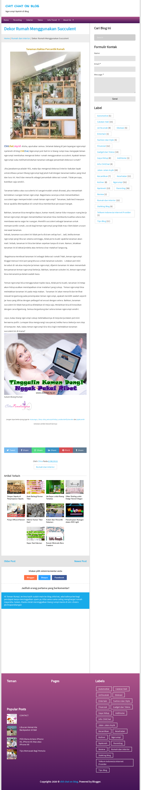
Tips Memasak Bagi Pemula (32, 750)
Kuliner (100, 182)
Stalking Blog (103, 206)
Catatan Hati (103, 121)
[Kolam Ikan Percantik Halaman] (55, 510)
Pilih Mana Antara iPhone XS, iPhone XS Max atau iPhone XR (32, 742)
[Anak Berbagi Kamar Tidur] (36, 487)
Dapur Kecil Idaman (34, 543)
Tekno (40, 20)
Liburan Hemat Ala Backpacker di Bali (28, 728)
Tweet (12, 450)
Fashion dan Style (105, 139)
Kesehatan (122, 176)
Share (26, 450)
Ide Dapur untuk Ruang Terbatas (55, 497)
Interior (29, 20)
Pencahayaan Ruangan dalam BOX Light (75, 521)
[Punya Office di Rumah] (16, 510)
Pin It (67, 450)
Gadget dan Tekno (105, 152)
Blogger (30, 577)
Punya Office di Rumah (16, 520)
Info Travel (52, 20)
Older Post (9, 561)
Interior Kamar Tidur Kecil (35, 521)
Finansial (101, 146)
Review (100, 194)
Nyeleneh (101, 188)
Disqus (44, 577)
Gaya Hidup (102, 158)
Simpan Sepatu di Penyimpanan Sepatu (15, 497)
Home (6, 20)
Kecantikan (102, 176)
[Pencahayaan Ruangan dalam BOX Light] (75, 510)
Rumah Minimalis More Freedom (55, 544)
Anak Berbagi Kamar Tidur (35, 497)
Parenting (17, 20)
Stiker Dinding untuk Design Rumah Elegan (74, 497)
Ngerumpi (118, 182)
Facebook (59, 577)
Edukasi (120, 127)
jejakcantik (80, 419)
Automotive (102, 115)
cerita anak (102, 127)
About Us (67, 20)
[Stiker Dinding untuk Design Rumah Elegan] (75, 487)
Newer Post (80, 561)
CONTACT (24, 715)
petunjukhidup (52, 419)
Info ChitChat (103, 164)
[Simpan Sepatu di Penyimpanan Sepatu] (16, 487)
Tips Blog (101, 221)
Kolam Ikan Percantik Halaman (54, 521)
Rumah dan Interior (45, 467)
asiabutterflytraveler (65, 419)
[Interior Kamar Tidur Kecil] (36, 510)
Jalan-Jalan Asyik (105, 170)
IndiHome (122, 158)
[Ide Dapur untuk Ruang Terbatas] (55, 487)
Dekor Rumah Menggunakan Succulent (40, 28)
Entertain (101, 133)
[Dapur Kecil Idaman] (36, 533)
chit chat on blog (22, 5)
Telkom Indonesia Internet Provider (114, 212)
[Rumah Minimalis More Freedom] (55, 533)
